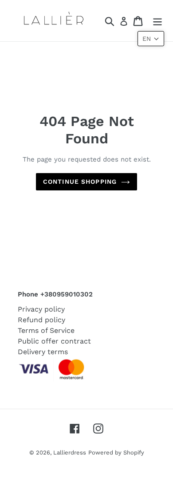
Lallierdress (69, 452)
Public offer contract (54, 341)
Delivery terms (43, 352)
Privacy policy (41, 309)
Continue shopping (80, 181)
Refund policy (41, 320)
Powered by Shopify (116, 452)
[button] (151, 39)
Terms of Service (46, 330)
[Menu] (157, 21)
